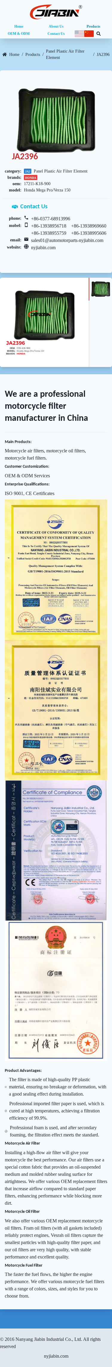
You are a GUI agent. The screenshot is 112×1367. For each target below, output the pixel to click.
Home (18, 26)
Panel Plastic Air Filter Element (65, 54)
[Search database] (98, 33)
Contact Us (56, 34)
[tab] (100, 289)
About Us (56, 26)
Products (93, 26)
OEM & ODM (19, 34)
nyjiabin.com (43, 247)
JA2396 (103, 54)
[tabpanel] (44, 322)
